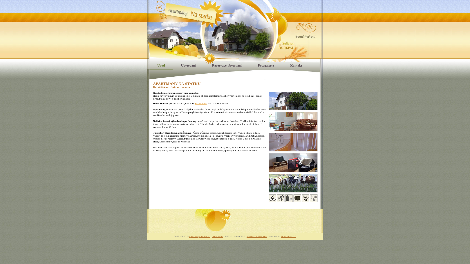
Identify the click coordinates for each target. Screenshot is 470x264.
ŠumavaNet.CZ (288, 236)
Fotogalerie (266, 65)
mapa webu (217, 236)
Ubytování (188, 65)
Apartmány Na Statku (199, 236)
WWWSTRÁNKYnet (257, 236)
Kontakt (296, 65)
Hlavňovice (201, 103)
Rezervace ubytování (227, 65)
